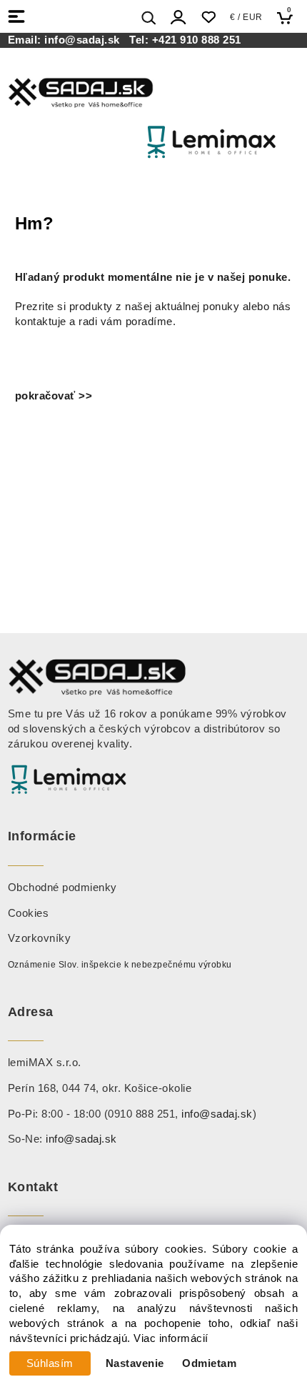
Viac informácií (171, 1338)
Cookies (28, 913)
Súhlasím (50, 1363)
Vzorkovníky (39, 938)
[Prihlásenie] (178, 17)
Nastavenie (135, 1363)
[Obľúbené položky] (208, 17)
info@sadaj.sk (85, 40)
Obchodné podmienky (62, 887)
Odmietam (209, 1363)
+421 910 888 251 (196, 40)
